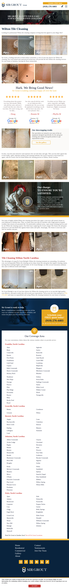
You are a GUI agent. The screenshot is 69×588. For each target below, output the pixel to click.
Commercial (20, 551)
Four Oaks (39, 453)
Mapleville (39, 365)
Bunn (8, 350)
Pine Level (10, 482)
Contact (37, 545)
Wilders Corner (41, 390)
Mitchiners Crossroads (43, 371)
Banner (9, 447)
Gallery (18, 553)
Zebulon (38, 526)
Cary (8, 507)
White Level (40, 387)
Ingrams (38, 460)
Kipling (9, 428)
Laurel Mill (39, 360)
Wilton (38, 413)
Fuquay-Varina (40, 504)
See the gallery (41, 142)
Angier (9, 419)
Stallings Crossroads (42, 382)
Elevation (39, 445)
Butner (9, 409)
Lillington (10, 430)
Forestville (39, 501)
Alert (8, 347)
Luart (8, 433)
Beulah (9, 455)
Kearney (38, 355)
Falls (37, 496)
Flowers (38, 450)
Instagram (21, 562)
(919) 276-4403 (50, 6)
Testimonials (39, 548)
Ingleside (39, 347)
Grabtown (39, 455)
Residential (19, 548)
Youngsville (39, 395)
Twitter (31, 562)
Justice (38, 350)
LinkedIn (42, 562)
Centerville (10, 352)
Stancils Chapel (41, 474)
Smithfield (39, 469)
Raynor (9, 395)
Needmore (10, 377)
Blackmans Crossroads (14, 458)
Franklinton (10, 360)
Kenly (8, 466)
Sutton (38, 384)
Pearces (9, 384)
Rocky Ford (10, 400)
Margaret (39, 368)
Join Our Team (40, 551)
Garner (38, 507)
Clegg (8, 509)
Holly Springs (40, 509)
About (17, 556)
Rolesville (10, 528)
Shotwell (9, 531)
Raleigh (9, 526)
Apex (8, 496)
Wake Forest (40, 515)
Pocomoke (10, 392)
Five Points (10, 358)
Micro (8, 474)
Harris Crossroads (12, 371)
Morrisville (10, 518)
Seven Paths (40, 379)
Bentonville (10, 453)
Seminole (39, 430)
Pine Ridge (10, 390)
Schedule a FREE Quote (55, 3)
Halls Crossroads (12, 368)
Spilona (38, 472)
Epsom (9, 355)
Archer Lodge (11, 442)
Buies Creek (10, 424)
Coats (38, 419)
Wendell (38, 518)
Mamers (38, 428)
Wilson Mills (40, 485)
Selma (38, 466)
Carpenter (10, 504)
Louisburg (39, 363)
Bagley (9, 445)
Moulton (38, 373)
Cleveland (39, 442)
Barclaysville (11, 422)
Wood (38, 392)
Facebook (26, 562)
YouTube (37, 562)
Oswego (9, 382)
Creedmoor (39, 409)
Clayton (38, 440)
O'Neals (9, 477)
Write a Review (62, 6)
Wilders (38, 479)
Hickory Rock (11, 373)
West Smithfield (41, 477)
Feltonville (39, 499)
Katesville (39, 352)
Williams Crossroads (42, 520)
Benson (9, 450)
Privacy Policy (52, 579)
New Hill (9, 523)
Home (17, 545)
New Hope (10, 379)
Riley (8, 397)
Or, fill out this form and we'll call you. (54, 323)
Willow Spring (40, 482)
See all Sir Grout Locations (34, 535)
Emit (37, 447)
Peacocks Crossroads (13, 479)
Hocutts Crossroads (42, 458)
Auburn (9, 499)
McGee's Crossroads (13, 469)
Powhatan (10, 487)
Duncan (38, 424)
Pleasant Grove (11, 485)
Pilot (8, 387)
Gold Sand (10, 363)
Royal (8, 403)
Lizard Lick (10, 515)
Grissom (9, 413)
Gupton (9, 365)
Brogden (9, 463)
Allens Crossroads (12, 440)
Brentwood (10, 501)
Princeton (10, 490)
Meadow (9, 472)
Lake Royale (40, 358)
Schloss (38, 377)
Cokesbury (39, 422)
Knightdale (39, 512)
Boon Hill (10, 460)
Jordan (38, 463)
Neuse (9, 520)
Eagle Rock (10, 512)
